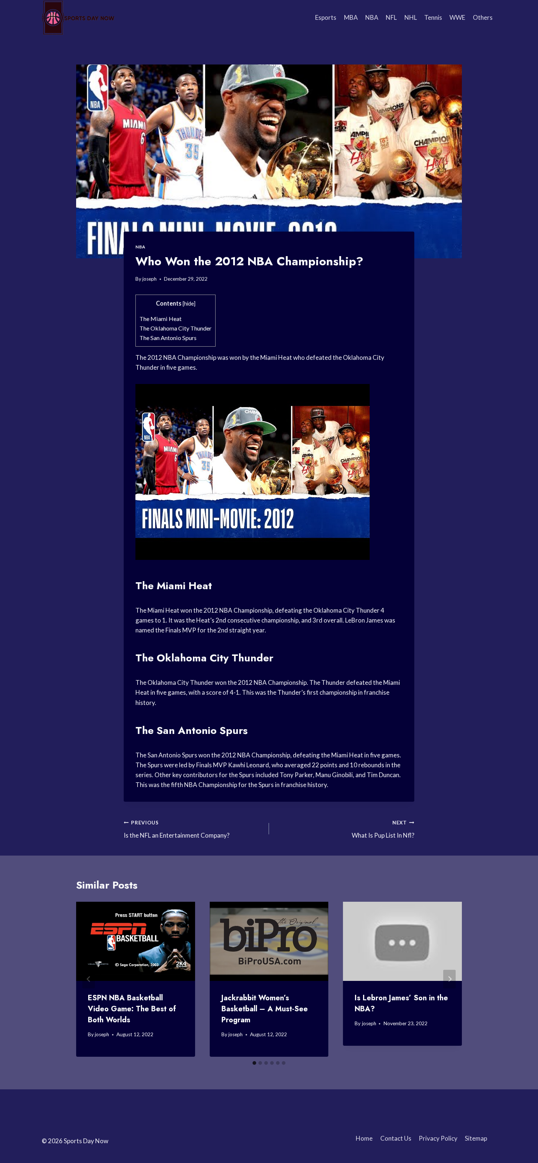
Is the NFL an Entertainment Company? (176, 829)
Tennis (433, 17)
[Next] (449, 979)
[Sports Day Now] (78, 17)
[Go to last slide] (88, 979)
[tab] (254, 1063)
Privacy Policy (438, 1138)
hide (189, 303)
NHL (410, 17)
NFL (391, 17)
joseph (149, 279)
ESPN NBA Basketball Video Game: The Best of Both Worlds (132, 1009)
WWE (457, 17)
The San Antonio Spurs (168, 337)
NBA (371, 17)
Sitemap (476, 1138)
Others (483, 17)
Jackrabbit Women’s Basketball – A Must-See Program (264, 1009)
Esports (325, 17)
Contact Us (395, 1138)
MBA (351, 17)
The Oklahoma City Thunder (175, 328)
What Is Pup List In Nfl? (383, 829)
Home (364, 1138)
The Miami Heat (160, 318)
